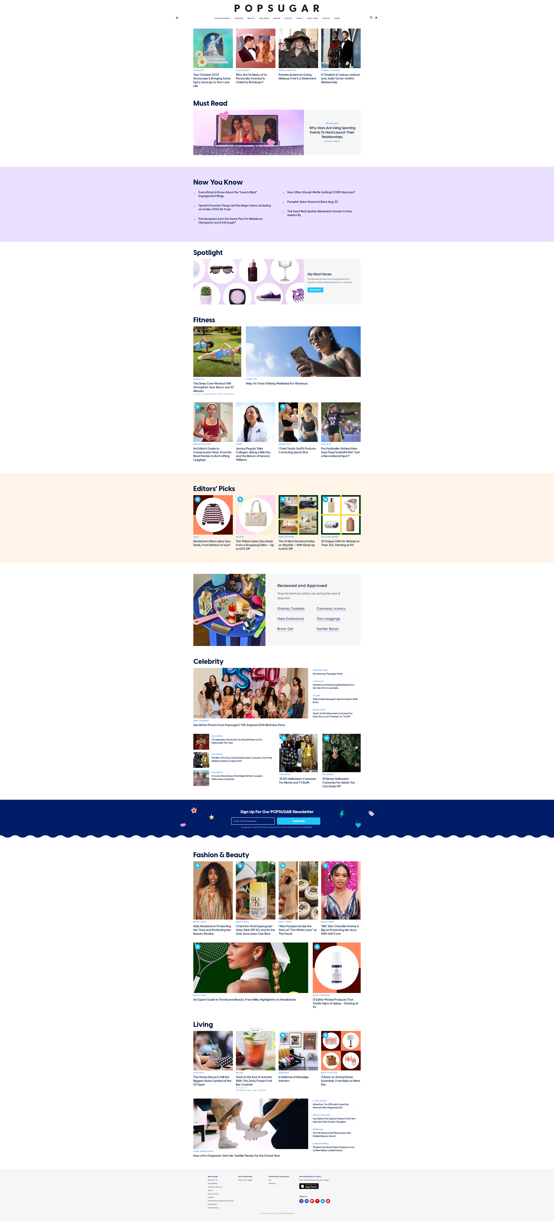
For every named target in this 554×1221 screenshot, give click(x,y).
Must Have (312, 18)
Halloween (217, 736)
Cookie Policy (213, 1208)
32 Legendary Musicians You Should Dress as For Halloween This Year (237, 741)
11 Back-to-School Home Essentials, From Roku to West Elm (340, 1080)
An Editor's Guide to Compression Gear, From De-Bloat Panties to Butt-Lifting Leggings (212, 454)
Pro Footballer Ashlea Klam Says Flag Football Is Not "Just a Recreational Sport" (340, 452)
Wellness (264, 18)
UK (270, 1180)
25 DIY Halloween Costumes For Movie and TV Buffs (297, 780)
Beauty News (199, 922)
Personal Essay (320, 670)
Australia (272, 1183)
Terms (265, 827)
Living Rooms (319, 1101)
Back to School (329, 1073)
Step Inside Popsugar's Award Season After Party (335, 701)
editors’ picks (214, 489)
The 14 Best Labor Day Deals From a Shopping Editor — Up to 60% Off (255, 545)
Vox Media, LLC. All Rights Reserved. (280, 1213)
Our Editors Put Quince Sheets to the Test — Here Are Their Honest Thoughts (335, 1120)
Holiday (240, 537)
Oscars (316, 696)
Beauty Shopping (321, 995)
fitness (204, 320)
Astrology (198, 70)
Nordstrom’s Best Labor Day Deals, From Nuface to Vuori (212, 543)
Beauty (251, 18)
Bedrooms (318, 1129)
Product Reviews (202, 444)
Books (277, 18)
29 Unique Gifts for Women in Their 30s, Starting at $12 (340, 543)
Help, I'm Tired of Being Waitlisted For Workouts (277, 383)
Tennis (239, 444)
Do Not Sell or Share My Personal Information (220, 1202)
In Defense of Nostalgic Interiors (294, 1079)
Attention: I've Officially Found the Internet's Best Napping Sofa (331, 1106)
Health (288, 18)
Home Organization (203, 1151)
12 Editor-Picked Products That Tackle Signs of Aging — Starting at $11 (335, 1003)
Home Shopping (286, 537)
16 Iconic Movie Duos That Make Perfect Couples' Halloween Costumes (237, 778)
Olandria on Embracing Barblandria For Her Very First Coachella (333, 686)
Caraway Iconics (331, 608)
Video (337, 18)
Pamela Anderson (287, 70)
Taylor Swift (285, 444)
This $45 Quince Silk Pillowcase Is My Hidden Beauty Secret (332, 1134)
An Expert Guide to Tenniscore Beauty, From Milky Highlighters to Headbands (244, 999)
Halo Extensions (290, 619)
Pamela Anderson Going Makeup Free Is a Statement (297, 76)
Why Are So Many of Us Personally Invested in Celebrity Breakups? (251, 78)
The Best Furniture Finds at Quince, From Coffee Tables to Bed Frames (334, 1149)
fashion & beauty (221, 855)
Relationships (243, 70)
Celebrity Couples (330, 70)
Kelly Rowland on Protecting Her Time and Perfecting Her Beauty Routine (212, 929)
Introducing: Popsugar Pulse (327, 673)
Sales (196, 537)
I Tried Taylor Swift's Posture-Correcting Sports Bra (298, 450)
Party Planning (201, 721)
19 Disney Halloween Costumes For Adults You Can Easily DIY (338, 782)
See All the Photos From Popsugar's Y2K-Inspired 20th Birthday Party (239, 725)
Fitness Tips (251, 379)
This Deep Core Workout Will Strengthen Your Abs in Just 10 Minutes (213, 387)
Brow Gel (285, 629)
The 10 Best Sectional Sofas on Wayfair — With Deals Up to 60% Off (297, 545)
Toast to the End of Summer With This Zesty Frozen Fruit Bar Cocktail (254, 1080)
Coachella (318, 681)
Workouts (198, 379)
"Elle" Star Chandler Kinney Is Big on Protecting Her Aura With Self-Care (340, 929)
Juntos (326, 18)
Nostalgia (284, 1073)
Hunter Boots (328, 629)
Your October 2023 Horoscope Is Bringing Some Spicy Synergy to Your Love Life (212, 80)
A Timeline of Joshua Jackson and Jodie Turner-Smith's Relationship (340, 78)
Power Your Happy (245, 1180)
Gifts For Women (329, 537)
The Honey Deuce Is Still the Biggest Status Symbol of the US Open (212, 1080)
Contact (211, 1197)
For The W (326, 444)
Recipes (239, 1073)
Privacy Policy (277, 827)
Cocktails (198, 1073)
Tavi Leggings (328, 619)
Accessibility (213, 1183)
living (203, 1025)
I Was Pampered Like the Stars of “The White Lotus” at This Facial (298, 929)
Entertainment (222, 18)
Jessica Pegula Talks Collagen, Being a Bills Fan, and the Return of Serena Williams (253, 454)
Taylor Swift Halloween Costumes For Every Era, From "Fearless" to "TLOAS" (333, 715)
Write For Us (212, 1180)
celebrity (208, 662)
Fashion (239, 18)
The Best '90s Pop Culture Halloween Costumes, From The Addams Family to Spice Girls (242, 759)
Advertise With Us (215, 1187)
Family (299, 18)
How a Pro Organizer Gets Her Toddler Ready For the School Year (236, 1155)
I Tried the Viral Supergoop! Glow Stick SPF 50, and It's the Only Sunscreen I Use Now (255, 929)
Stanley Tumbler (291, 608)
